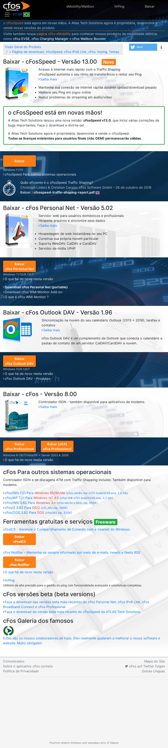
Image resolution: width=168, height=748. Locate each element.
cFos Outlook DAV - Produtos (27, 378)
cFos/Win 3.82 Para (51, 503)
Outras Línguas (153, 671)
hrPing (119, 6)
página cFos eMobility (54, 34)
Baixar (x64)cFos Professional (57, 446)
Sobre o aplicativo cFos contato (28, 666)
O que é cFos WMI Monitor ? (27, 297)
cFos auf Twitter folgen (146, 666)
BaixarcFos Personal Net (19, 266)
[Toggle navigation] (7, 14)
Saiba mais (48, 79)
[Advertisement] (84, 709)
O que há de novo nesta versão (29, 279)
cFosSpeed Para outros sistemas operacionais (40, 174)
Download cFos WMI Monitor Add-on (33, 292)
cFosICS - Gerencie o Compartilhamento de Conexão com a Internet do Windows (66, 529)
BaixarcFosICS (19, 539)
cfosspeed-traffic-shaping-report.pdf (64, 192)
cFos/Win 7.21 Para (66, 493)
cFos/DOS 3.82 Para (38, 512)
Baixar (149, 6)
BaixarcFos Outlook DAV (19, 361)
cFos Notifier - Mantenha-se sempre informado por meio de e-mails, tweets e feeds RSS (71, 552)
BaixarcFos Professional (19, 446)
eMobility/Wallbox (80, 6)
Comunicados (13, 661)
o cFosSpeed (13, 23)
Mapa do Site (154, 661)
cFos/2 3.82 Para (36, 508)
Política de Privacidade (21, 671)
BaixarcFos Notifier (19, 562)
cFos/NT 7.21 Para (59, 498)
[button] (143, 47)
